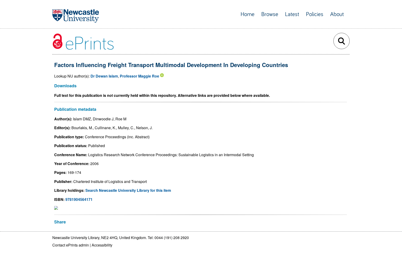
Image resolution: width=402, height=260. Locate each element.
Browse (269, 14)
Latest (292, 14)
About (337, 14)
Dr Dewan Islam (104, 76)
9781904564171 (79, 199)
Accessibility (102, 245)
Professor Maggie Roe (139, 76)
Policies (314, 14)
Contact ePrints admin (70, 245)
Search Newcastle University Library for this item (128, 190)
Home (248, 14)
